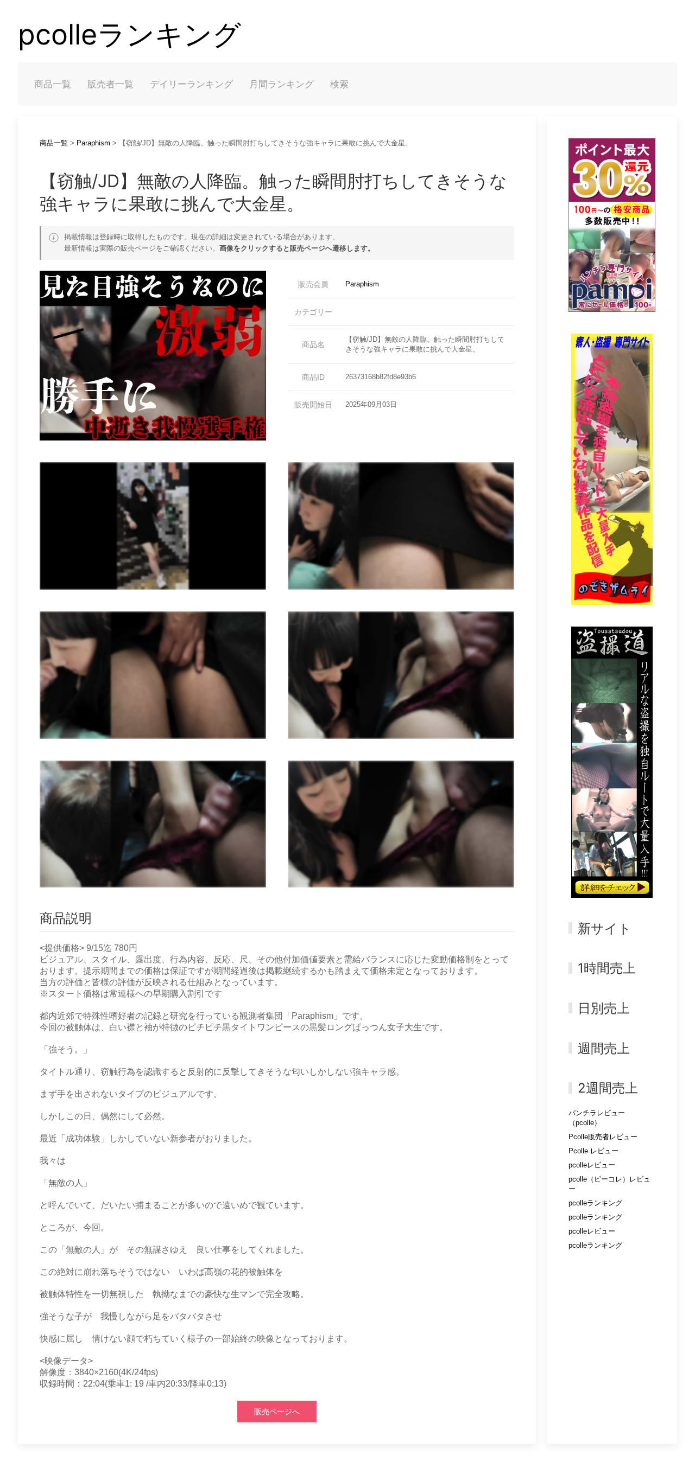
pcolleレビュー (591, 1165)
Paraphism (93, 143)
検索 (339, 84)
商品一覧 (52, 84)
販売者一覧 (110, 84)
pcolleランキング (129, 34)
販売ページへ (277, 1411)
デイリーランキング (191, 84)
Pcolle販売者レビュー (602, 1137)
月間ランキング (281, 84)
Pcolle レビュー (593, 1151)
